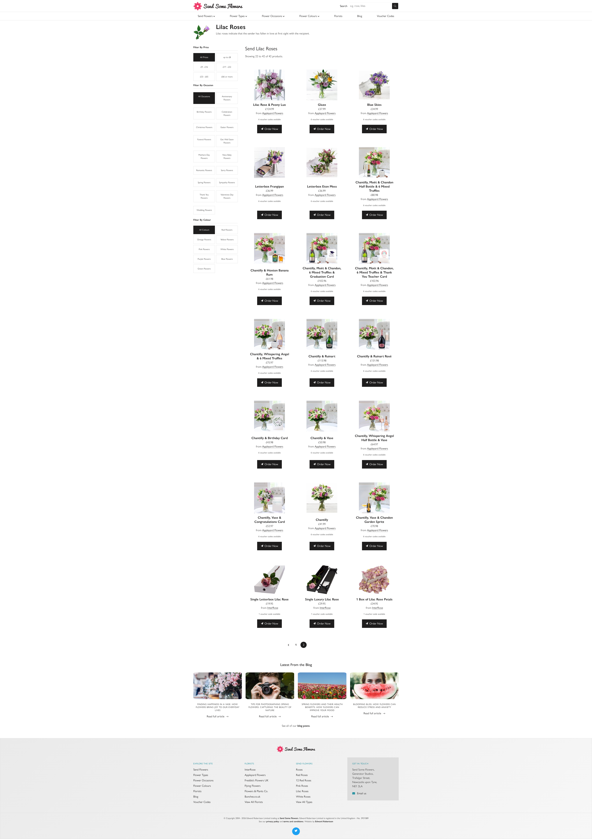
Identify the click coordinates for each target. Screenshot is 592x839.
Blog (359, 16)
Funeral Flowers (204, 139)
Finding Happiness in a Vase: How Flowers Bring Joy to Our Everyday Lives (217, 707)
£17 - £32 (227, 67)
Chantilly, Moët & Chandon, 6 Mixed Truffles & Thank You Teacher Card (374, 272)
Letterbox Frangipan (269, 186)
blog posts (303, 725)
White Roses (303, 796)
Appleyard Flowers (272, 113)
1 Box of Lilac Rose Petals (374, 599)
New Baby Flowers (227, 156)
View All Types (304, 802)
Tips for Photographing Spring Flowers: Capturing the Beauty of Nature (270, 707)
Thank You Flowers (204, 196)
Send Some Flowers (289, 818)
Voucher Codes (385, 16)
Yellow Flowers (227, 239)
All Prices (204, 57)
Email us (361, 793)
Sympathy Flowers (227, 182)
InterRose (272, 608)
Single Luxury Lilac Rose (322, 599)
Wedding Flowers (204, 210)
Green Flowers (204, 268)
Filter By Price (201, 47)
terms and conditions (293, 821)
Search (343, 6)
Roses (299, 769)
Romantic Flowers (204, 170)
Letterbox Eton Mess (322, 186)
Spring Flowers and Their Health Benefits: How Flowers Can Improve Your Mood (322, 707)
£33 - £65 (204, 76)
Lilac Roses (302, 791)
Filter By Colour (202, 219)
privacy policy (272, 821)
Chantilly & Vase (321, 438)
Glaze (322, 105)
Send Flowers (205, 16)
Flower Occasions (272, 16)
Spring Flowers (204, 182)
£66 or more (227, 76)
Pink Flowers (204, 249)
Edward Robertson (324, 821)
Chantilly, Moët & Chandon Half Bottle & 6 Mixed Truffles (374, 186)
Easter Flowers (227, 127)
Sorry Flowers (227, 170)
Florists (338, 16)
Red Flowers (227, 230)
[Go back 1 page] (288, 645)
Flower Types (237, 16)
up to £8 (227, 57)
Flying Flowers (253, 785)
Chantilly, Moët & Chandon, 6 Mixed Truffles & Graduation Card (322, 272)
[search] (395, 6)
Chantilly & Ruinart (321, 356)
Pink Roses (302, 785)
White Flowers (227, 249)
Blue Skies (374, 105)
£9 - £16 (204, 67)
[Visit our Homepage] (296, 748)
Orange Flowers (204, 239)
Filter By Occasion (203, 85)
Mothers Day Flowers (204, 156)
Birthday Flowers (204, 112)
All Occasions (204, 96)
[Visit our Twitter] (296, 831)
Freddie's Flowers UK (256, 780)
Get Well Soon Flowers (227, 141)
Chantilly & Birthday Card (269, 438)
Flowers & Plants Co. (256, 791)
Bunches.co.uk (252, 796)
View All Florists (254, 802)
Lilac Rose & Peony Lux (269, 105)
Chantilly (322, 520)
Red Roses (302, 775)
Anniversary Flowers (227, 98)
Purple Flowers (204, 259)
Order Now (271, 129)
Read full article (216, 716)
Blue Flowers (227, 259)
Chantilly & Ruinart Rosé (374, 356)
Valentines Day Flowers (227, 196)
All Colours (204, 230)
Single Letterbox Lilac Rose (269, 599)
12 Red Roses (303, 780)
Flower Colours (308, 16)
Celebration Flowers (227, 113)
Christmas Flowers (204, 127)
